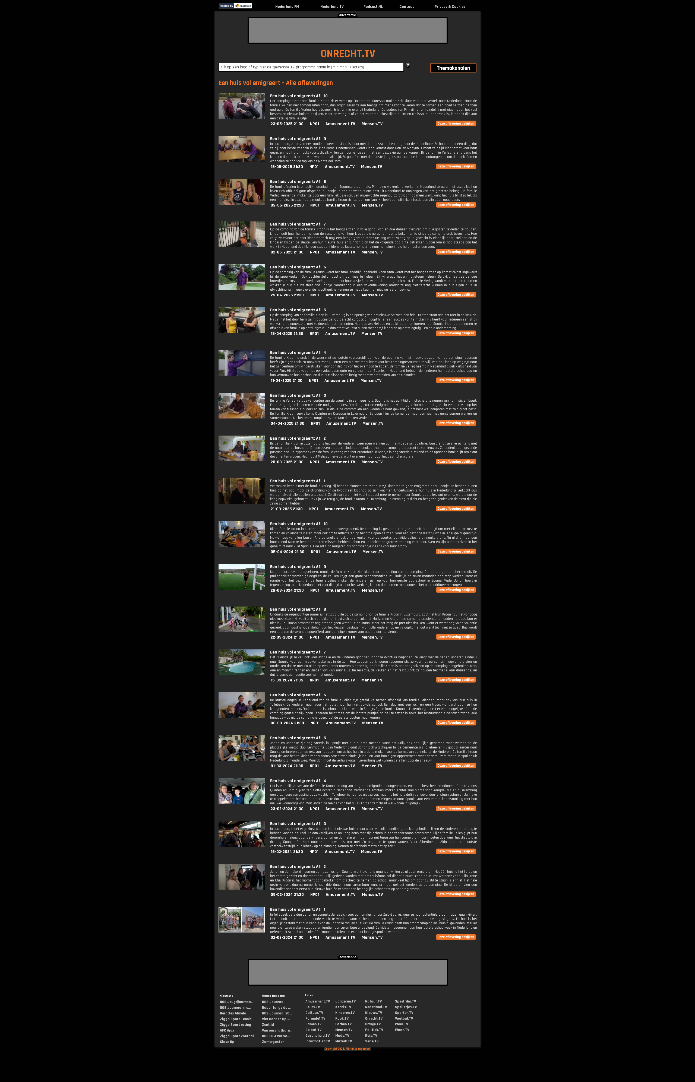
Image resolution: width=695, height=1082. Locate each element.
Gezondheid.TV (317, 1035)
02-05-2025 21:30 (287, 252)
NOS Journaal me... (235, 1007)
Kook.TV (342, 1018)
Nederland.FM (287, 6)
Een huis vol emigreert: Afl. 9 (298, 139)
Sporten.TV (404, 1012)
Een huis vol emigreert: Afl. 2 (298, 438)
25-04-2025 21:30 (287, 295)
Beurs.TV (312, 1007)
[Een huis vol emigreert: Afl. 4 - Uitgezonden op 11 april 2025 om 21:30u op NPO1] (242, 374)
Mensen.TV (372, 124)
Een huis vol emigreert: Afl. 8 (298, 182)
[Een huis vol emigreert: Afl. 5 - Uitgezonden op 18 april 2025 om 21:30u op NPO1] (242, 332)
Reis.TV (371, 1035)
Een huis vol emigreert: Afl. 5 (298, 310)
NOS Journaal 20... (277, 1013)
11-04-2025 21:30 (286, 380)
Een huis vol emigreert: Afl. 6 (298, 267)
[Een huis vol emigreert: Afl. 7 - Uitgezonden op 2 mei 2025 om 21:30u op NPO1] (242, 246)
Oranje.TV (373, 1024)
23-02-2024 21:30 (287, 809)
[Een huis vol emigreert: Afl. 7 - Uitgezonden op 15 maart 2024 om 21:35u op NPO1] (242, 674)
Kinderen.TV (345, 1012)
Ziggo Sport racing (235, 1024)
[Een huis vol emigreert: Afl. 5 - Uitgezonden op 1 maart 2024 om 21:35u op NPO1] (242, 760)
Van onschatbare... (277, 1030)
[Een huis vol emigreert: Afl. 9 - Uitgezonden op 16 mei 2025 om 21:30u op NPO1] (242, 160)
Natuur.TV (373, 1001)
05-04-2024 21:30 (287, 552)
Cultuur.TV (314, 1012)
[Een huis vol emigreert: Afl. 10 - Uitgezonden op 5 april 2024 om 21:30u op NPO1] (242, 545)
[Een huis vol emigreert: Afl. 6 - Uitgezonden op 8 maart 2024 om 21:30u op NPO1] (242, 717)
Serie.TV (371, 1041)
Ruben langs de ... (276, 1007)
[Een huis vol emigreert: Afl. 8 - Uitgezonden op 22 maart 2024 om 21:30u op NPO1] (242, 631)
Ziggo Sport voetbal (237, 1036)
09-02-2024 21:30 (287, 894)
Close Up (227, 1041)
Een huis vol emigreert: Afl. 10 (299, 96)
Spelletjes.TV (406, 1007)
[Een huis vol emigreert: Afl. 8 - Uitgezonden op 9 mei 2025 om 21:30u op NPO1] (242, 203)
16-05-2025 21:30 (287, 167)
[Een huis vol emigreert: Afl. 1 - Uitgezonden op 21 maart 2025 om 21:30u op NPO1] (242, 503)
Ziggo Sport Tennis (236, 1019)
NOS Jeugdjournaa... (236, 1001)
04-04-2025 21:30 (287, 423)
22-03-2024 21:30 (287, 637)
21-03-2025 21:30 (287, 509)
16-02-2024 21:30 (287, 852)
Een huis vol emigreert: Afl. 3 (298, 395)
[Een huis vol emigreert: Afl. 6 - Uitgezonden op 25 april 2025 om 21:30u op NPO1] (242, 289)
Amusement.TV (340, 124)
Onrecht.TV (374, 1018)
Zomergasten (273, 1041)
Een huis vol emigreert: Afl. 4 (298, 353)
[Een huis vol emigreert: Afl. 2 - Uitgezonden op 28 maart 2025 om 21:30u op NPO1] (242, 460)
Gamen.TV (313, 1024)
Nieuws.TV (373, 1012)
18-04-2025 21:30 (287, 334)
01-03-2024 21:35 (287, 766)
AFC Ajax (227, 1030)
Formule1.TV (315, 1018)
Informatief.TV (317, 1041)
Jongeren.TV (345, 1001)
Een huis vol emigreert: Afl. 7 (298, 224)
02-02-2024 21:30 (287, 937)
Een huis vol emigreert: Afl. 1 (297, 481)
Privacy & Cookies (450, 6)
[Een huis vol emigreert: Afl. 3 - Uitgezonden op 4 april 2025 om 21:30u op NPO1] (242, 417)
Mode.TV (342, 1035)
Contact (406, 6)
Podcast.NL (373, 6)
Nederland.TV (332, 6)
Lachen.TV (343, 1024)
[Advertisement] (348, 30)
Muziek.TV (343, 1041)
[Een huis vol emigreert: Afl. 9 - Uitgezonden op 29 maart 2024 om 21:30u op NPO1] (242, 588)
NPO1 (314, 124)
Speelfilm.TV (405, 1001)
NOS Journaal (273, 1001)
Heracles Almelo (233, 1013)
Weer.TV (401, 1024)
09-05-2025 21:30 (287, 205)
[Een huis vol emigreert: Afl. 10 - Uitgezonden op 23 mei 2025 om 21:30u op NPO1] (242, 117)
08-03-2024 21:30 (287, 723)
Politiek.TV (374, 1029)
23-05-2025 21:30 (287, 124)
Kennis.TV (343, 1007)
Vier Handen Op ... (276, 1019)
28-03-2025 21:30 (287, 462)
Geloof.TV (313, 1029)
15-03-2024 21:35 (287, 680)
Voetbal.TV (404, 1018)
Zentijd (268, 1024)
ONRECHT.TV (348, 54)
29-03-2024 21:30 (287, 590)
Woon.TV (402, 1029)
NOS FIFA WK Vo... (276, 1036)
